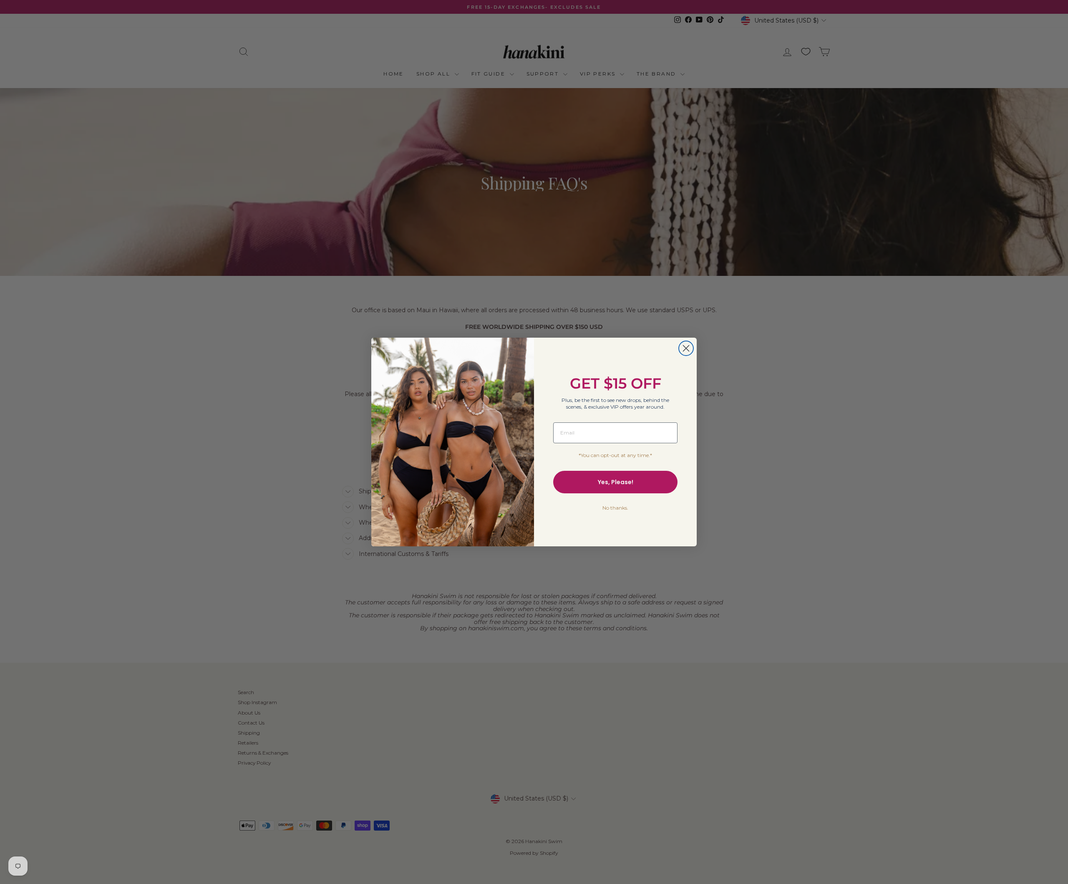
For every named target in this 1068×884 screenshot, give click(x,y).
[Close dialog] (686, 348)
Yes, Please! (615, 482)
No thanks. (615, 508)
